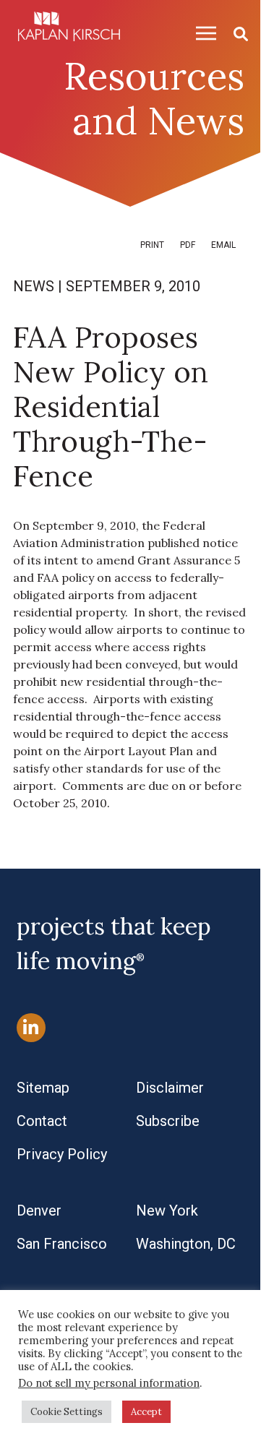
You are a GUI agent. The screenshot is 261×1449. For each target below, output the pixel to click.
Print (152, 245)
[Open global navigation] (200, 33)
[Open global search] (235, 33)
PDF (187, 245)
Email (223, 245)
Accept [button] (146, 1412)
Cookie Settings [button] (66, 1412)
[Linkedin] (31, 1027)
